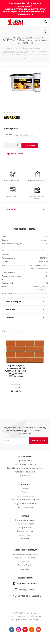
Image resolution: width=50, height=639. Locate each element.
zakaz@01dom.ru (27, 589)
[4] (12, 112)
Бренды (25, 538)
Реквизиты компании (25, 471)
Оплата (25, 492)
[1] (5, 112)
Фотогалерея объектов (25, 464)
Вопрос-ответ (25, 527)
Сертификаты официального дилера (25, 468)
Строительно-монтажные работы (25, 499)
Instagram (18, 629)
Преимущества (25, 460)
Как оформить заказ (25, 520)
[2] (7, 112)
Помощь (25, 515)
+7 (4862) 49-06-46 (26, 583)
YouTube (25, 629)
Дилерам (25, 568)
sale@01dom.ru (25, 14)
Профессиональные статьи (25, 554)
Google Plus (38, 629)
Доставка (25, 488)
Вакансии (25, 475)
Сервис (25, 484)
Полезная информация (25, 549)
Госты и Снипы (25, 565)
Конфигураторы (25, 531)
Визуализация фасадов (25, 503)
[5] (15, 112)
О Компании (25, 456)
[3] (10, 112)
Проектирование (25, 507)
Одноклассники (31, 629)
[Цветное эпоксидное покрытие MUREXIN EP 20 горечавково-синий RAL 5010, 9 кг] (25, 86)
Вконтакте (11, 629)
